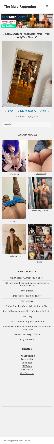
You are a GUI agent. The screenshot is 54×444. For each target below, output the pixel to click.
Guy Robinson (27, 339)
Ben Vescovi (27, 301)
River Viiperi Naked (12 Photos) (27, 295)
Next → (44, 110)
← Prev (9, 110)
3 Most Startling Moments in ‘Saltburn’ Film (27, 306)
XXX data (27, 366)
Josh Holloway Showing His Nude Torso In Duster (27, 311)
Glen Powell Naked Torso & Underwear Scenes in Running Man (27, 328)
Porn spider (27, 359)
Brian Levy (27, 316)
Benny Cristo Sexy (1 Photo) (27, 334)
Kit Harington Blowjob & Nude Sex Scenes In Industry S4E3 (27, 284)
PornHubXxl (27, 369)
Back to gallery (27, 110)
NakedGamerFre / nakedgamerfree (22, 33)
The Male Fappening (20, 6)
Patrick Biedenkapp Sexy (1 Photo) (27, 321)
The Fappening (27, 355)
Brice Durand (27, 290)
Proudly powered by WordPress (17, 440)
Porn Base (27, 362)
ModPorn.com (27, 373)
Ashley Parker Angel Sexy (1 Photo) (27, 277)
